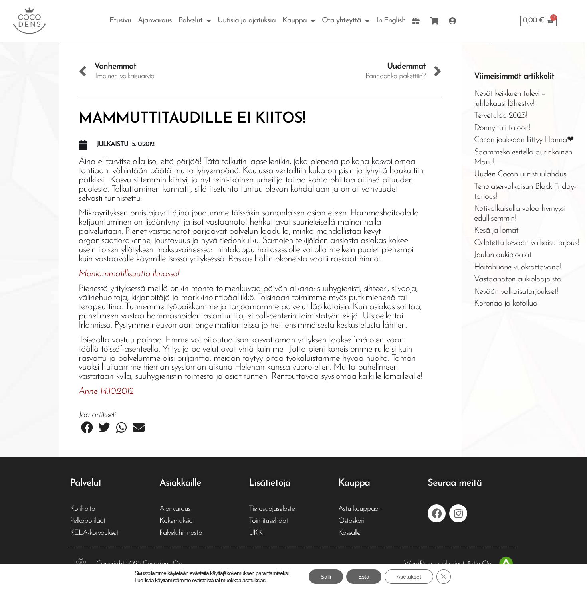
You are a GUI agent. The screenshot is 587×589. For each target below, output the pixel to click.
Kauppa (294, 20)
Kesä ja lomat (496, 230)
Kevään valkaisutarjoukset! (516, 291)
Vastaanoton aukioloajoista (517, 279)
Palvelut (190, 20)
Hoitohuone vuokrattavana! (517, 267)
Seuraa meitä (455, 483)
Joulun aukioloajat (502, 255)
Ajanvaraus (155, 20)
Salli (326, 576)
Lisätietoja (269, 483)
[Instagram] (458, 513)
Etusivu (120, 20)
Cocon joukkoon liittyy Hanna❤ (524, 140)
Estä (363, 576)
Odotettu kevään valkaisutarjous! (526, 243)
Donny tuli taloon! (502, 128)
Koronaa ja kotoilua (505, 303)
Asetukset (409, 576)
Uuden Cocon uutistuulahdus (520, 174)
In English (390, 20)
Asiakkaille (180, 483)
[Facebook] (437, 513)
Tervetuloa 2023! (500, 115)
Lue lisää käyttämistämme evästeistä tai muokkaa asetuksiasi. (201, 580)
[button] (87, 427)
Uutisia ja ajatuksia (247, 20)
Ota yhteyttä (341, 20)
